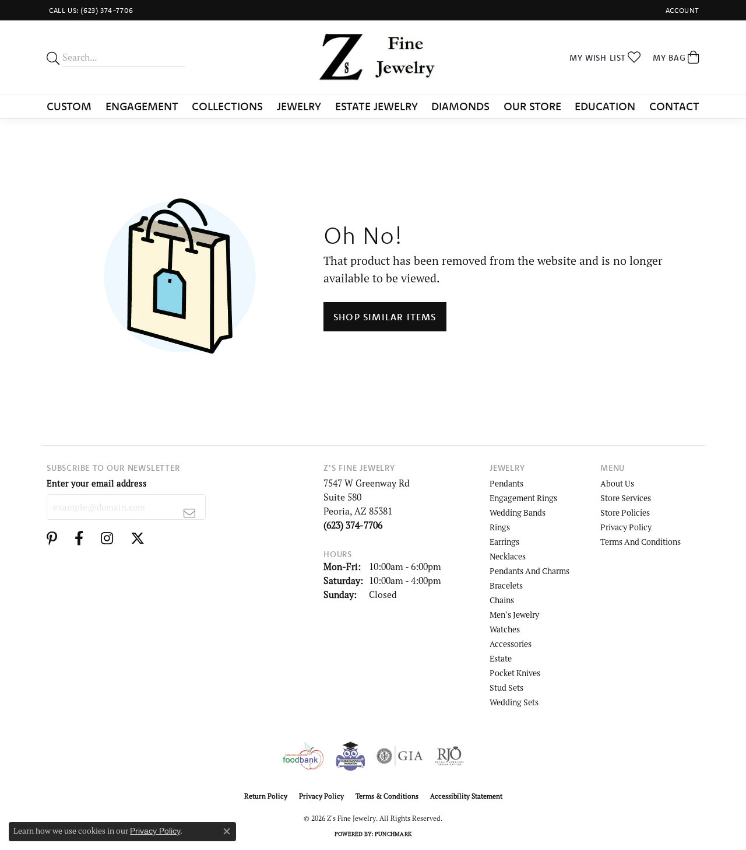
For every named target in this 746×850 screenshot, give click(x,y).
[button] (681, 10)
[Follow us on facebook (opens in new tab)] (79, 538)
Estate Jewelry (376, 106)
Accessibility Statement (466, 796)
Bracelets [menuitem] (506, 585)
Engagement (141, 106)
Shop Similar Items (385, 317)
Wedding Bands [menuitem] (518, 512)
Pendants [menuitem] (506, 483)
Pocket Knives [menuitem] (515, 672)
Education (605, 106)
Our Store (532, 106)
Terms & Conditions (387, 796)
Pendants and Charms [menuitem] (529, 570)
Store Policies (625, 512)
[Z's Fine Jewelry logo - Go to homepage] (372, 57)
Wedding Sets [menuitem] (514, 702)
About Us (617, 483)
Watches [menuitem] (505, 629)
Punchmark (393, 834)
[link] (90, 10)
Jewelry (299, 106)
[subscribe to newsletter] (189, 513)
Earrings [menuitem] (504, 541)
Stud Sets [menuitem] (506, 687)
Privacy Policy (626, 527)
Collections (227, 106)
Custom (69, 106)
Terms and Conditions (640, 541)
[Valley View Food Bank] (302, 756)
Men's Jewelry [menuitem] (514, 614)
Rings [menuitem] (500, 527)
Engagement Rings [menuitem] (523, 497)
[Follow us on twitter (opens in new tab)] (137, 538)
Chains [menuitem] (502, 600)
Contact (674, 106)
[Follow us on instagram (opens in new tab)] (107, 538)
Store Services (625, 497)
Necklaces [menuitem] (508, 556)
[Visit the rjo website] (449, 756)
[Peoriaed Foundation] (350, 756)
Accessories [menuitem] (511, 643)
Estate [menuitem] (501, 658)
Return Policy (265, 796)
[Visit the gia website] (399, 756)
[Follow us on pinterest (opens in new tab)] (52, 538)
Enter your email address (97, 483)
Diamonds (460, 106)
